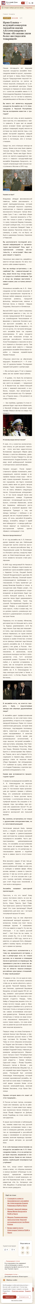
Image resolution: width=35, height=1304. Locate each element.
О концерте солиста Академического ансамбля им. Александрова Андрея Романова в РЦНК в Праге (18, 1202)
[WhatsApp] (27, 1248)
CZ (26, 3)
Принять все (9, 1297)
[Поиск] (30, 3)
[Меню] (32, 3)
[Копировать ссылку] (27, 1253)
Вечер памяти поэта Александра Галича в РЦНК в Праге (18, 1230)
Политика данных (18, 1291)
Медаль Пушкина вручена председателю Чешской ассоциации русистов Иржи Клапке (18, 1220)
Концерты (12, 14)
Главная (5, 14)
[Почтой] (23, 1253)
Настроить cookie (16, 1300)
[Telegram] (23, 1248)
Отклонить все (24, 1297)
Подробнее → (29, 7)
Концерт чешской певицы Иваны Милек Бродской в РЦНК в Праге (17, 1211)
